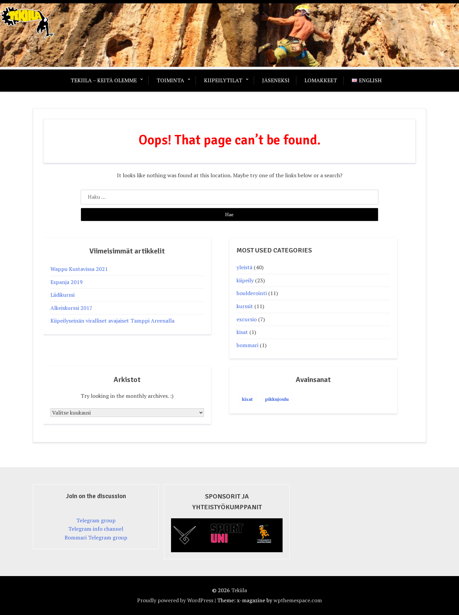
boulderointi (252, 293)
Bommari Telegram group (96, 537)
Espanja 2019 (66, 282)
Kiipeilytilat (223, 80)
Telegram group (96, 520)
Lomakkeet (320, 80)
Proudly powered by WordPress (175, 600)
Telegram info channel (95, 528)
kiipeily (245, 280)
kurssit (245, 306)
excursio (247, 319)
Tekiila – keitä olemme (104, 80)
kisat (242, 332)
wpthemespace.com (298, 600)
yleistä (244, 267)
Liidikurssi (62, 294)
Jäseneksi (276, 80)
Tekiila (239, 590)
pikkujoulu (277, 399)
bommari (247, 345)
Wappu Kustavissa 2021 (79, 269)
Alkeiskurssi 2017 (71, 308)
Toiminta (170, 80)
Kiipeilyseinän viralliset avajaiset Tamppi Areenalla (112, 320)
